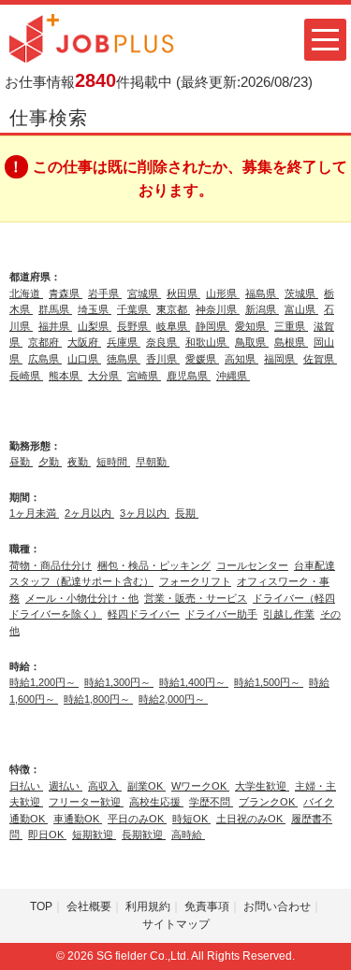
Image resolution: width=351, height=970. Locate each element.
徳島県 (123, 358)
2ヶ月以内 (89, 513)
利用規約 (147, 906)
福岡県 (281, 358)
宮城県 (144, 293)
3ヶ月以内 (144, 513)
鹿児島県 (189, 375)
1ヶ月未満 (34, 513)
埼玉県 (94, 309)
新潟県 (262, 309)
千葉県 (134, 309)
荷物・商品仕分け (50, 565)
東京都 (173, 309)
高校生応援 (156, 801)
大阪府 (84, 342)
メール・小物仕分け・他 (82, 598)
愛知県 (252, 326)
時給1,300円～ (119, 682)
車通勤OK (77, 818)
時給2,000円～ (173, 699)
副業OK (146, 786)
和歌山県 (207, 342)
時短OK (191, 818)
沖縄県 (233, 375)
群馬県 (55, 309)
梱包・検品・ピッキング (154, 565)
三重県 (291, 326)
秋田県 (183, 293)
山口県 (84, 358)
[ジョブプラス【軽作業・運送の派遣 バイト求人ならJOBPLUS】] (91, 37)
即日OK (47, 834)
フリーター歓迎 (86, 801)
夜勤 (79, 461)
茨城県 (301, 293)
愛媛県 (202, 358)
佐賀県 (320, 358)
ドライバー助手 (221, 614)
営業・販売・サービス (195, 598)
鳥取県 (252, 342)
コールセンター (252, 565)
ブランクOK (268, 801)
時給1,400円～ (193, 682)
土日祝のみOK (250, 818)
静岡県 (212, 326)
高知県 (241, 358)
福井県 (55, 326)
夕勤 (50, 461)
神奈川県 (218, 309)
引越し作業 (288, 614)
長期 (186, 513)
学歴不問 (211, 801)
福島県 (262, 293)
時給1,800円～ (98, 699)
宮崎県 (144, 375)
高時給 (188, 834)
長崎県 (26, 375)
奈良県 (163, 342)
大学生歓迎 (262, 786)
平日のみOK (137, 818)
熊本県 (65, 375)
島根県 (291, 342)
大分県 (105, 375)
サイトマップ (176, 924)
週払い (65, 786)
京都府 (45, 342)
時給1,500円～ (268, 682)
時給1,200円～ (44, 682)
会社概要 (88, 906)
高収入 (105, 786)
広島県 (45, 358)
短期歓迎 (94, 834)
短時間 (113, 461)
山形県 (223, 293)
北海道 (26, 293)
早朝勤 (152, 461)
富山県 (301, 309)
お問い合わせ (277, 906)
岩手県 (105, 293)
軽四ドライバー (144, 614)
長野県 (134, 326)
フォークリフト (195, 581)
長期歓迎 (144, 834)
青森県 (65, 293)
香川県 (163, 358)
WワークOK (200, 786)
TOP (41, 906)
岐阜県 (173, 326)
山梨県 (94, 326)
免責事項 (206, 906)
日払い (26, 786)
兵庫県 (123, 342)
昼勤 (21, 461)
